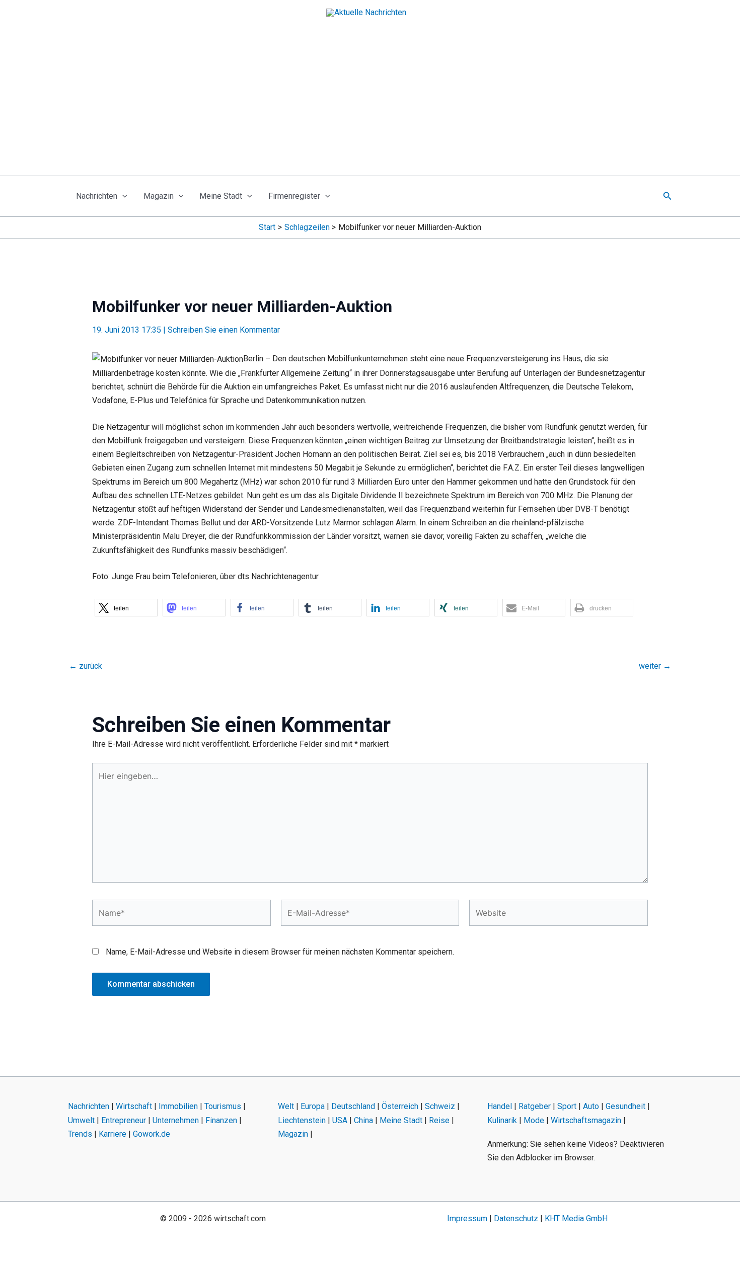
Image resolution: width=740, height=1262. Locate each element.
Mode (534, 1120)
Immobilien (178, 1106)
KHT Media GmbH (576, 1218)
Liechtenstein (302, 1120)
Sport (566, 1106)
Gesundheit (625, 1106)
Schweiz (440, 1106)
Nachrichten (96, 196)
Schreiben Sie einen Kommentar (224, 330)
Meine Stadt (220, 196)
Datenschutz (516, 1218)
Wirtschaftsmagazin (586, 1120)
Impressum (467, 1218)
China (363, 1120)
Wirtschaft (134, 1106)
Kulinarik (502, 1120)
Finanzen (221, 1120)
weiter (655, 666)
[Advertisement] (370, 100)
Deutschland (353, 1106)
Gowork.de (151, 1134)
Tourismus (222, 1106)
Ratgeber (535, 1106)
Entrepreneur (123, 1120)
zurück (85, 666)
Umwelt (81, 1120)
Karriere (112, 1134)
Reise (439, 1120)
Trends (80, 1134)
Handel (499, 1106)
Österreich (400, 1106)
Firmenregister (294, 196)
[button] (122, 196)
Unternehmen (176, 1120)
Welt (286, 1106)
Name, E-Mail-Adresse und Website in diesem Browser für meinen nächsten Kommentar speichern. (280, 952)
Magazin (158, 196)
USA (339, 1120)
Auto (591, 1106)
